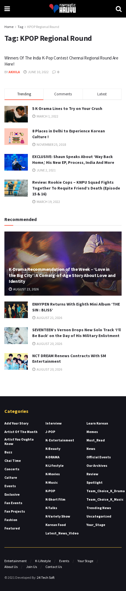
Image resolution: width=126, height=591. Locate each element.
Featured (12, 528)
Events (10, 486)
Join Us (31, 566)
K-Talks (51, 508)
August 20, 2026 (49, 343)
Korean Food (55, 524)
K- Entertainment (59, 440)
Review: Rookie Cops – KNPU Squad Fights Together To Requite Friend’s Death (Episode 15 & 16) (76, 188)
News (90, 448)
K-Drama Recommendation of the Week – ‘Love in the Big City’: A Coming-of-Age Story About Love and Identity (62, 275)
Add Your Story (16, 423)
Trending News (98, 508)
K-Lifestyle (54, 465)
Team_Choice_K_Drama (105, 491)
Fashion (10, 520)
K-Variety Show (57, 516)
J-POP (50, 431)
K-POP (50, 491)
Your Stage (85, 561)
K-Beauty (52, 448)
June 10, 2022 (38, 72)
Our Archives (96, 465)
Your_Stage (95, 524)
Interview (53, 423)
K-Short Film (55, 499)
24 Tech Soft (46, 577)
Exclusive (12, 494)
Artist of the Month (21, 431)
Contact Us (53, 566)
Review (92, 474)
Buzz (8, 452)
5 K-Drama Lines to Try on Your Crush (67, 108)
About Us (11, 566)
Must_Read (95, 440)
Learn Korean (97, 423)
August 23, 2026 (26, 289)
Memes (92, 431)
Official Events (98, 457)
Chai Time (12, 460)
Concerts (11, 469)
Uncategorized (98, 516)
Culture (10, 477)
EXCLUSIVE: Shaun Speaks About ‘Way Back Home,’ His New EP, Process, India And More (73, 159)
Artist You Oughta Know (19, 441)
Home (8, 26)
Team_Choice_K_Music (104, 499)
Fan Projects (14, 511)
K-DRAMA (52, 457)
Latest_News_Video (62, 533)
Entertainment (15, 561)
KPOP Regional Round (43, 26)
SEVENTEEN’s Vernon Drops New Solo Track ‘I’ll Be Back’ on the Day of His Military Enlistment (76, 332)
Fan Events (13, 503)
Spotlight (94, 482)
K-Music (51, 482)
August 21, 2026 (49, 317)
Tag (20, 26)
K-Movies (52, 474)
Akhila (14, 72)
